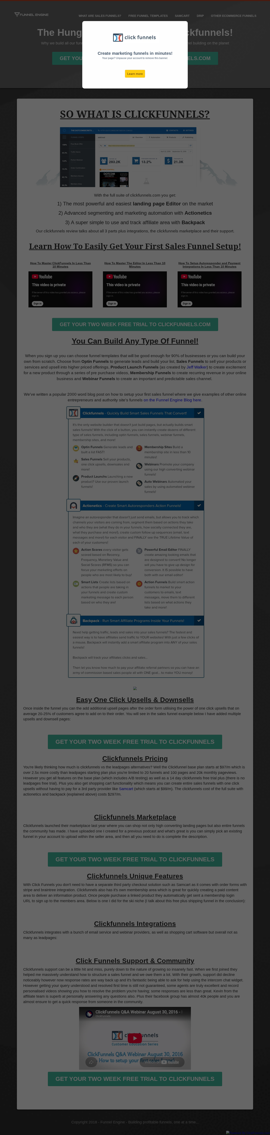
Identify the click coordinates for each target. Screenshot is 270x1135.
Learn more (135, 73)
